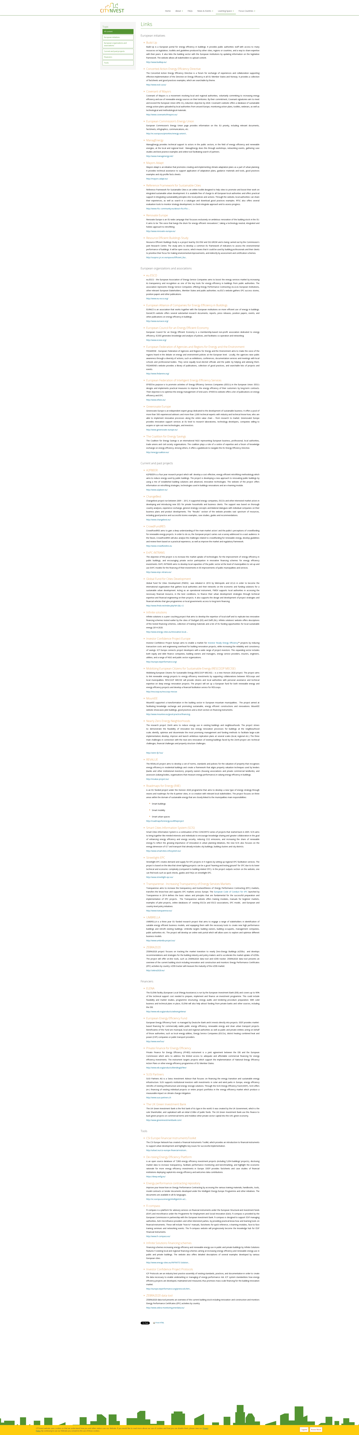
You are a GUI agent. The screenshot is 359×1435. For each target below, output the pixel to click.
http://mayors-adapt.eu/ (157, 178)
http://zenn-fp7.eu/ (154, 752)
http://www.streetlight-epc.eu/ (159, 877)
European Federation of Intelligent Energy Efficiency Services (183, 380)
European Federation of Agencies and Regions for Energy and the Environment (195, 347)
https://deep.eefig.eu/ (155, 1176)
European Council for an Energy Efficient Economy (177, 328)
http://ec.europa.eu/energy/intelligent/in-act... (166, 1199)
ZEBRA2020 (153, 947)
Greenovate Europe (158, 406)
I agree (304, 1429)
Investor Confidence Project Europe (168, 638)
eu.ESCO (151, 275)
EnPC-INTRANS (155, 552)
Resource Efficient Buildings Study (167, 238)
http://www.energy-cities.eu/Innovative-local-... (167, 632)
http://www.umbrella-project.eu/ (160, 940)
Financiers (108, 57)
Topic (106, 26)
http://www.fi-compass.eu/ (158, 1236)
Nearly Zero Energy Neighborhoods (168, 721)
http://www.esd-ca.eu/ (156, 84)
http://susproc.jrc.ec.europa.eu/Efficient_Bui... (166, 257)
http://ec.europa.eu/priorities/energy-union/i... (166, 133)
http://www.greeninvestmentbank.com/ (164, 1120)
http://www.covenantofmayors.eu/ (161, 114)
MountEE (152, 698)
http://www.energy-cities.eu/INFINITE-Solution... (167, 1262)
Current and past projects (114, 51)
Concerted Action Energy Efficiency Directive (173, 69)
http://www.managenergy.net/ (159, 156)
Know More (316, 1429)
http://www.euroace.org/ (157, 321)
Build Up (151, 42)
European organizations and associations (115, 44)
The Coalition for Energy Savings (166, 436)
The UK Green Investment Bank (166, 1104)
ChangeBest (153, 496)
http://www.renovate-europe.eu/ (160, 231)
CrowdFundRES (155, 526)
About (178, 11)
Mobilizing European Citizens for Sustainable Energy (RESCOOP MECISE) (191, 668)
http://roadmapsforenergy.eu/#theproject (165, 821)
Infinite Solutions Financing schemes (169, 1243)
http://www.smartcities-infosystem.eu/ (163, 851)
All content (108, 31)
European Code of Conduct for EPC (231, 891)
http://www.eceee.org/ (156, 340)
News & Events (204, 11)
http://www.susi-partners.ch (158, 1097)
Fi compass (153, 1206)
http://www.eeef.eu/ (155, 1041)
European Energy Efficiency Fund (166, 1018)
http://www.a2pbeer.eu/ (157, 489)
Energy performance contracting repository (173, 1183)
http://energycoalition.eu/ (157, 452)
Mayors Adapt (155, 163)
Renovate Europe (157, 215)
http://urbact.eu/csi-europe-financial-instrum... (166, 1150)
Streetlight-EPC (155, 857)
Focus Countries (246, 11)
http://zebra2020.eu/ (155, 970)
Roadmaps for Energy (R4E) (163, 786)
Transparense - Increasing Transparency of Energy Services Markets (188, 884)
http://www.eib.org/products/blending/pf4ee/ (166, 1067)
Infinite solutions (156, 612)
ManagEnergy (154, 140)
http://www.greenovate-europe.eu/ (162, 429)
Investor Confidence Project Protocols (169, 1269)
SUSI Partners (155, 1074)
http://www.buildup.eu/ (156, 62)
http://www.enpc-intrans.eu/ (158, 572)
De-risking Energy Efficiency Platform (169, 1157)
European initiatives (112, 37)
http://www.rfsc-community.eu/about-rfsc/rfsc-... (168, 208)
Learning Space (225, 11)
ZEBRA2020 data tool (159, 1295)
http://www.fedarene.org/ (157, 373)
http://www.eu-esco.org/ (157, 298)
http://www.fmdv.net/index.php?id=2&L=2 (165, 605)
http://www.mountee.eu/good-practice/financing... (168, 714)
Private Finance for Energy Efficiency (168, 1048)
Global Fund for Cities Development (168, 579)
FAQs (190, 11)
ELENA (150, 988)
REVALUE (152, 759)
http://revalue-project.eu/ (157, 779)
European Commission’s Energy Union (170, 121)
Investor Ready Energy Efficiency (223, 642)
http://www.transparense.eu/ (159, 910)
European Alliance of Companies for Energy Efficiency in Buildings (186, 305)
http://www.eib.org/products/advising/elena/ (166, 1011)
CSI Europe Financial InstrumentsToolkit (171, 1138)
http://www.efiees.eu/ (156, 399)
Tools (106, 63)
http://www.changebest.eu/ (158, 519)
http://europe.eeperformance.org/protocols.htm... (168, 1288)
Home (168, 11)
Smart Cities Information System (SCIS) (170, 828)
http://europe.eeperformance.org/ (161, 661)
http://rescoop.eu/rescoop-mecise (161, 691)
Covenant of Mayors (158, 91)
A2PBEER (152, 470)
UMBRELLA (153, 917)
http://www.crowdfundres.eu (159, 546)
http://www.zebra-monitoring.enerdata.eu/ (165, 1307)
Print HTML (159, 1322)
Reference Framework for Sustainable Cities (173, 185)
